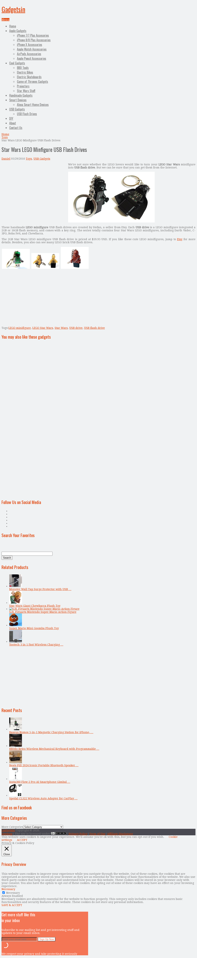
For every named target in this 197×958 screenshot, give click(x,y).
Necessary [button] (8, 889)
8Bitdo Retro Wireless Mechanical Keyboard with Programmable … (54, 748)
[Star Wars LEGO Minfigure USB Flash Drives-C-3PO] (45, 268)
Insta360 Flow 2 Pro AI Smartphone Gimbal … (39, 781)
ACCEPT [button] (22, 839)
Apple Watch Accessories (32, 49)
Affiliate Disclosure (120, 833)
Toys (5, 137)
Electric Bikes (25, 72)
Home (12, 26)
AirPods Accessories (29, 54)
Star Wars (61, 327)
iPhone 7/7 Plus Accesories (33, 35)
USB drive (76, 327)
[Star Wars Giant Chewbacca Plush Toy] (15, 602)
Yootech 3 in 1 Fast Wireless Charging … (36, 644)
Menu (5, 19)
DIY (11, 118)
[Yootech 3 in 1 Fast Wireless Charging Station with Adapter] (15, 641)
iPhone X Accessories (29, 44)
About (12, 123)
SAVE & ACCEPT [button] (12, 905)
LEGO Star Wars (42, 327)
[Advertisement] (34, 190)
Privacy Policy (78, 833)
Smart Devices (18, 100)
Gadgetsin (13, 9)
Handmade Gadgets (21, 95)
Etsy (179, 239)
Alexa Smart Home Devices (33, 104)
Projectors (23, 86)
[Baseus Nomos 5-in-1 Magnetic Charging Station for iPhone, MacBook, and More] (15, 729)
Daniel (6, 158)
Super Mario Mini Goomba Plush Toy (34, 628)
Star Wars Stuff (26, 90)
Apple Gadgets (17, 30)
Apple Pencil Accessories (31, 58)
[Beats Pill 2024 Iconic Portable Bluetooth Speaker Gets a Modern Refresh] (15, 762)
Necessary (13, 892)
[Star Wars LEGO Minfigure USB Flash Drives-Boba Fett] (16, 268)
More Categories (12, 826)
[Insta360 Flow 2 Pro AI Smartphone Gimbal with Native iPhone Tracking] (15, 778)
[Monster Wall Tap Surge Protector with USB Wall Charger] (15, 586)
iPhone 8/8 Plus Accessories (34, 40)
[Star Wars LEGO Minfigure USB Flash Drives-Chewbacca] (74, 268)
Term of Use (97, 833)
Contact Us (15, 127)
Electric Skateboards (29, 77)
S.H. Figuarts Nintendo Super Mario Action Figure (42, 611)
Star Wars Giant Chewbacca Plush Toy (34, 605)
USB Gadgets (17, 109)
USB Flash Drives (27, 114)
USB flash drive (94, 327)
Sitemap (7, 833)
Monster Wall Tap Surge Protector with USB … (40, 589)
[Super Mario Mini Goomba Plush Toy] (15, 625)
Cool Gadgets (17, 63)
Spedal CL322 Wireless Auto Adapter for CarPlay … (43, 798)
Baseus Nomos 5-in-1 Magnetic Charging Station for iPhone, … (51, 732)
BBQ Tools (23, 67)
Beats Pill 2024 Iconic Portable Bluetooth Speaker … (43, 765)
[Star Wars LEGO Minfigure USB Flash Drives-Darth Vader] (111, 221)
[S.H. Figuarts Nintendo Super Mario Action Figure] (44, 608)
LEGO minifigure (19, 327)
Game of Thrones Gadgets (32, 81)
